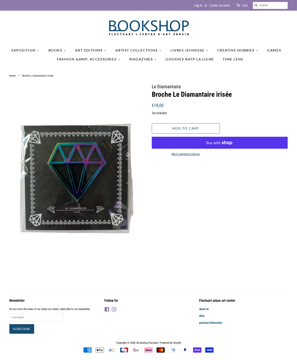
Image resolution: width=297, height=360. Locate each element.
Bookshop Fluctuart (147, 342)
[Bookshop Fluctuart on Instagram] (114, 310)
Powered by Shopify (170, 342)
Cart (245, 5)
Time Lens (233, 59)
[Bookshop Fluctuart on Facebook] (106, 310)
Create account (219, 5)
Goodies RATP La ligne (190, 59)
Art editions (89, 50)
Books (56, 50)
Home (12, 75)
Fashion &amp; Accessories (87, 59)
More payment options (186, 154)
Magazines (141, 59)
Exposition (24, 50)
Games (274, 50)
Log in (198, 5)
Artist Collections (137, 50)
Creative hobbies (236, 50)
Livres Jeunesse (188, 50)
